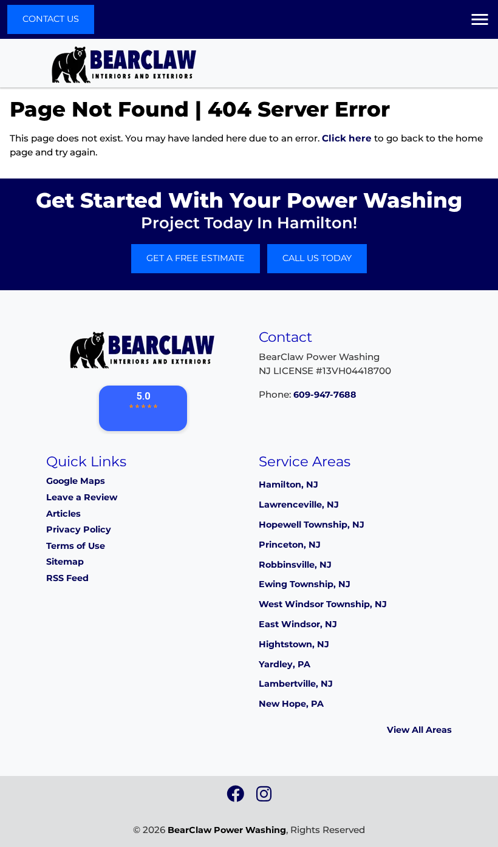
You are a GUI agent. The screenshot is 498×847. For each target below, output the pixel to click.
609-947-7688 (324, 394)
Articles (63, 513)
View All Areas (419, 729)
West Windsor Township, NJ (323, 604)
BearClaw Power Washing (227, 830)
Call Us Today (317, 258)
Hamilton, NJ (288, 484)
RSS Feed (67, 578)
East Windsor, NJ (298, 624)
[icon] (236, 797)
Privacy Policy (78, 529)
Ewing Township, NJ (304, 584)
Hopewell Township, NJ (311, 524)
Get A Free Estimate (195, 258)
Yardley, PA (284, 664)
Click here (347, 138)
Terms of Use (75, 545)
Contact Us (50, 18)
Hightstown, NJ (294, 644)
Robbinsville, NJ (295, 564)
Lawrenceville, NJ (299, 504)
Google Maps (75, 480)
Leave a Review (81, 497)
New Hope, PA (291, 703)
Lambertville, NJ (296, 683)
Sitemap (65, 561)
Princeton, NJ (290, 544)
